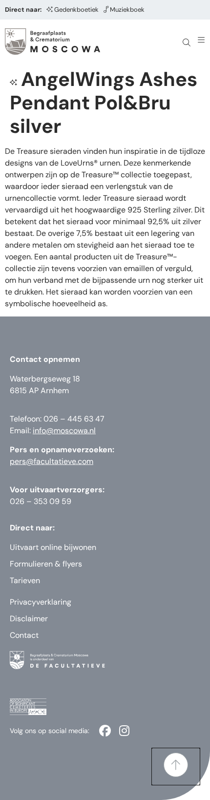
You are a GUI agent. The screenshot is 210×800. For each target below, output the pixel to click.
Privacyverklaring (40, 602)
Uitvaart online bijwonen (53, 547)
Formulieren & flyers (46, 564)
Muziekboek (127, 9)
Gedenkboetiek (76, 9)
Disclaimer (29, 618)
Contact (24, 635)
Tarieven (25, 580)
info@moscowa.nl (64, 430)
